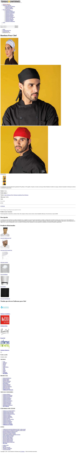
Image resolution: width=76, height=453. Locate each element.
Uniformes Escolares (9, 16)
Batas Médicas (5, 383)
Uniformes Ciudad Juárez (7, 417)
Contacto (4, 446)
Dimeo (4, 371)
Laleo (4, 361)
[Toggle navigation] (21, 2)
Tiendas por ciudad (8, 7)
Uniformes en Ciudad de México (9, 410)
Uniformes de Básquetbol (10, 21)
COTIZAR (2, 206)
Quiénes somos (6, 445)
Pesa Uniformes (25, 195)
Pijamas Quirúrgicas (6, 384)
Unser (4, 368)
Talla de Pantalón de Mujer (8, 438)
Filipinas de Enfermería (7, 386)
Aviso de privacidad (6, 449)
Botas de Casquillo (6, 388)
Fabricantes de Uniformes (10, 6)
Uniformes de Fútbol (9, 20)
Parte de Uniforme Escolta (8, 441)
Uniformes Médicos (9, 10)
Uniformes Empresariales (10, 17)
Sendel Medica (5, 367)
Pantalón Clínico (6, 380)
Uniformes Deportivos (9, 19)
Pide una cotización (6, 447)
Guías (4, 22)
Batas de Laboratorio (7, 381)
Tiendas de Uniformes (7, 5)
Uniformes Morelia (6, 418)
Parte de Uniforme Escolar (8, 439)
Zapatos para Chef (6, 382)
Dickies (4, 364)
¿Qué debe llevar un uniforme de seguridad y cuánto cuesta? (14, 430)
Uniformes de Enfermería (10, 11)
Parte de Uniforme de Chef (8, 436)
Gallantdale (5, 372)
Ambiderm (5, 362)
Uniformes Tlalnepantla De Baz (9, 414)
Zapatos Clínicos (6, 379)
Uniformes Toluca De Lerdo (8, 411)
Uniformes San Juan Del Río (8, 419)
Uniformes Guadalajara (17, 195)
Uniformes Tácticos (9, 13)
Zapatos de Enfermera (7, 378)
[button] (2, 174)
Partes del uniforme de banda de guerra (10, 431)
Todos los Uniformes (9, 8)
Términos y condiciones (7, 448)
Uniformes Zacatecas (7, 420)
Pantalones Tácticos (6, 385)
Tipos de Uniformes (6, 9)
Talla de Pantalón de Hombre (8, 435)
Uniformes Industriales (9, 15)
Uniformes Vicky (10, 195)
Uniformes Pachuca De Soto (8, 412)
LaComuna (22, 451)
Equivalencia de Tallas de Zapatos (9, 433)
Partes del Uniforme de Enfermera (9, 432)
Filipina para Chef (6, 387)
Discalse (4, 363)
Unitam (4, 370)
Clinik (5, 195)
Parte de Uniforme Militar (7, 437)
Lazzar (4, 365)
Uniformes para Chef (9, 18)
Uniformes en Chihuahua (7, 423)
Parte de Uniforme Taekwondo (8, 442)
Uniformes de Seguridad (9, 12)
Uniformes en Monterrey (7, 421)
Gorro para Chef (6, 31)
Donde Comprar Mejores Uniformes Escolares (11, 434)
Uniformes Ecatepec (6, 415)
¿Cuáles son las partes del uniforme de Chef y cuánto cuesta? (14, 429)
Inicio (4, 29)
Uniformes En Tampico (7, 422)
